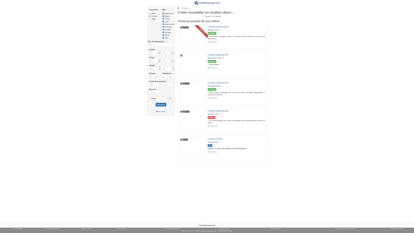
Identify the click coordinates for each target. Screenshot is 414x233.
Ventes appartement (52, 229)
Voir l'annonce (212, 42)
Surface (152, 49)
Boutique (168, 32)
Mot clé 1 (152, 89)
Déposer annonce (397, 229)
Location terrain (215, 138)
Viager (153, 19)
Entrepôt (168, 29)
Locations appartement (172, 229)
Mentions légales (187, 231)
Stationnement (169, 24)
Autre (166, 38)
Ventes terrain (120, 229)
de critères (161, 111)
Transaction (153, 10)
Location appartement (218, 26)
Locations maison (224, 229)
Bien (164, 10)
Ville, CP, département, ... (157, 41)
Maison (167, 16)
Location (154, 16)
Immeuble (168, 27)
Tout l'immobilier (17, 229)
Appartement (169, 13)
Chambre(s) (167, 73)
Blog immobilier (276, 229)
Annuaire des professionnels (345, 229)
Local (166, 21)
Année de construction (157, 81)
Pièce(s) (152, 73)
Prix (213, 16)
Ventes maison (86, 229)
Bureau (167, 35)
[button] (161, 98)
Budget (152, 65)
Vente (153, 13)
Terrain (167, 19)
